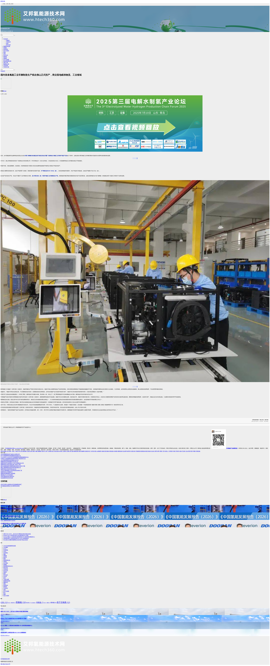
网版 (194, 451)
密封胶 (28, 602)
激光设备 (56, 451)
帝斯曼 (40, 602)
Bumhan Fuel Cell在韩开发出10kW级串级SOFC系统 (15, 535)
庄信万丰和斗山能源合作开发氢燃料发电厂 (11, 484)
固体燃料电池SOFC (8, 566)
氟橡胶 (39, 451)
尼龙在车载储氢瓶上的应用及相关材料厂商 (11, 470)
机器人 (166, 451)
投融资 (8, 40)
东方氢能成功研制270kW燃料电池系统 (10, 485)
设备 (4, 53)
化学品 (92, 451)
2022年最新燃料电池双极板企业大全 (10, 460)
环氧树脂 (138, 451)
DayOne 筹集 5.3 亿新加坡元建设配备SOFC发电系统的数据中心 (19, 536)
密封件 (43, 451)
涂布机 (60, 451)
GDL (4, 602)
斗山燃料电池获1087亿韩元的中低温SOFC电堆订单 (13, 523)
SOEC (2, 520)
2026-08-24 (3, 614)
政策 (7, 43)
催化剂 (17, 451)
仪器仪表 (133, 451)
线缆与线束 (148, 451)
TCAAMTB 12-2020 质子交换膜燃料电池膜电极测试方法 (14, 457)
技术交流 (5, 55)
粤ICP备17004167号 (5, 664)
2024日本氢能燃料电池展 (9, 545)
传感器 (115, 451)
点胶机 (64, 451)
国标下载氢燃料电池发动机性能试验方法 (11, 467)
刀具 (163, 451)
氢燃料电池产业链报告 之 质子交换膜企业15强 (12, 463)
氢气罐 (71, 451)
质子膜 (20, 451)
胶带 (156, 451)
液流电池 (5, 49)
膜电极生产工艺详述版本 (7, 474)
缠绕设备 (120, 451)
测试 (174, 451)
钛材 (31, 451)
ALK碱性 (3, 505)
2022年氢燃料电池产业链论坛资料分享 (10, 454)
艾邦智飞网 (6, 67)
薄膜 (161, 451)
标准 (4, 577)
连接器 (86, 451)
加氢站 (5, 561)
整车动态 (8, 44)
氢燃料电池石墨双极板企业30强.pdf (9, 461)
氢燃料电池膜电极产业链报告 (8, 473)
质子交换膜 (6, 59)
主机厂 (13, 451)
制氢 (4, 52)
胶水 (53, 451)
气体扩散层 (6, 579)
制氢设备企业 (6, 560)
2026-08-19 (3, 621)
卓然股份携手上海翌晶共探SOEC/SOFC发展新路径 (16, 538)
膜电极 (5, 56)
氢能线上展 (6, 64)
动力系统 (9, 451)
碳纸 (34, 451)
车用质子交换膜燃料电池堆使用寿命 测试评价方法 (13, 458)
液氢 (4, 583)
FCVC (4, 548)
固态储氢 (106, 451)
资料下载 (5, 62)
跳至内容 (3, 1)
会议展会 (5, 552)
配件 (192, 451)
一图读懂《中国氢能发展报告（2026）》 (11, 516)
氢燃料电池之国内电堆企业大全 (8, 469)
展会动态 (5, 567)
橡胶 (36, 451)
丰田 (9, 602)
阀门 (89, 451)
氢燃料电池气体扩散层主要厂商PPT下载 (11, 464)
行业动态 (5, 38)
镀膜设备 (76, 451)
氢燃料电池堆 (6, 46)
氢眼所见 (5, 582)
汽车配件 (170, 451)
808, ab (4, 91)
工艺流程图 (33, 602)
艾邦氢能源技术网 (5, 28)
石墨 (46, 451)
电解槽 (82, 451)
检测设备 (142, 451)
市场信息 (8, 41)
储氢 (103, 451)
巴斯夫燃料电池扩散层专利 (7, 476)
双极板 (5, 47)
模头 (95, 451)
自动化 (152, 451)
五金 (187, 451)
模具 (189, 451)
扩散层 (28, 451)
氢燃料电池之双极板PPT (7, 472)
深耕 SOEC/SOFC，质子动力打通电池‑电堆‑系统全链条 (17, 533)
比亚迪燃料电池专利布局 (7, 477)
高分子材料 (6, 50)
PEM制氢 (5, 550)
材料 (158, 451)
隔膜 (4, 594)
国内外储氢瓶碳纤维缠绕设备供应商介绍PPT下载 (13, 466)
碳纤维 (128, 451)
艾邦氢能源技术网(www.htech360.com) (14, 448)
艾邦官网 (5, 65)
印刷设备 (198, 451)
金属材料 (99, 451)
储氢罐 (5, 58)
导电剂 (177, 451)
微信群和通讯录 (7, 61)
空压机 (183, 451)
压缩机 (68, 451)
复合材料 (124, 451)
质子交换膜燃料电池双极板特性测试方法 (11, 455)
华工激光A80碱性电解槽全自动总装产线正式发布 (13, 508)
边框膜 (49, 451)
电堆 (2, 451)
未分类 (5, 576)
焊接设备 (111, 451)
